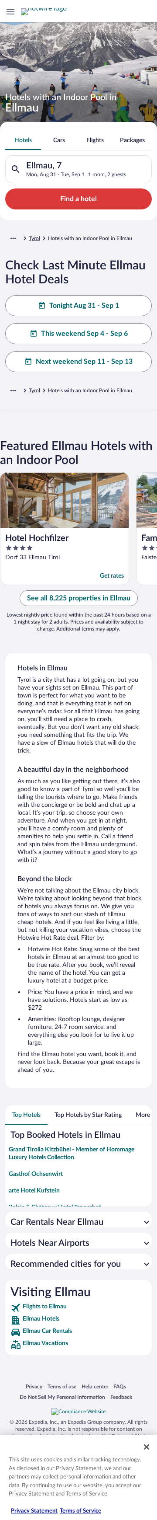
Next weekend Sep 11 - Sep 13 (84, 361)
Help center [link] (95, 1386)
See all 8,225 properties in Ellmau (78, 598)
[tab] (23, 140)
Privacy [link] (34, 1386)
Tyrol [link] (34, 238)
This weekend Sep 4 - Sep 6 (84, 333)
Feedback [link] (121, 1397)
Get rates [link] (112, 576)
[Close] (146, 1447)
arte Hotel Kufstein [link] (34, 1191)
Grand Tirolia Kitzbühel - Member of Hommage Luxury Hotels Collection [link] (71, 1154)
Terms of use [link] (62, 1386)
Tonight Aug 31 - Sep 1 (84, 305)
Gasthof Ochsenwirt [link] (36, 1174)
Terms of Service (80, 1511)
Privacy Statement (34, 1511)
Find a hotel (78, 198)
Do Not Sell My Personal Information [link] (62, 1397)
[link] (78, 1308)
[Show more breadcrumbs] (13, 238)
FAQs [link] (119, 1386)
